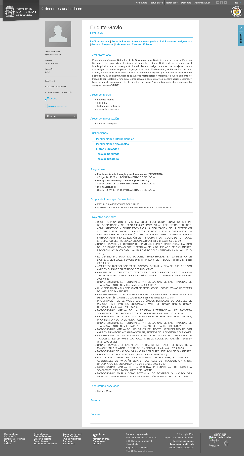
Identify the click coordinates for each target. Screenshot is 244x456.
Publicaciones (168, 41)
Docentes (186, 2)
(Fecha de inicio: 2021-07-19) (144, 303)
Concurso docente (42, 439)
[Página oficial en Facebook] (221, 2)
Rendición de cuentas (14, 439)
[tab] (142, 138)
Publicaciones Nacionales (112, 144)
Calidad (7, 444)
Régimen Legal (11, 434)
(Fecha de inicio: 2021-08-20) (144, 231)
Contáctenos (99, 441)
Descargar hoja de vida (57, 106)
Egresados (172, 2)
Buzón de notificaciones (45, 444)
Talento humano (41, 434)
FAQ (95, 436)
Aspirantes (141, 2)
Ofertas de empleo (42, 436)
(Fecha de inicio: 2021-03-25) (144, 259)
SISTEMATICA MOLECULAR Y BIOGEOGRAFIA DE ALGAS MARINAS (134, 207)
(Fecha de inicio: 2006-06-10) (144, 360)
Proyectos (107, 44)
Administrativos (202, 2)
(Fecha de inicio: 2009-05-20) (144, 338)
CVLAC (53, 98)
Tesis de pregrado (107, 159)
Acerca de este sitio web (182, 444)
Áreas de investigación (145, 41)
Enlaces (147, 44)
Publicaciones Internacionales (115, 139)
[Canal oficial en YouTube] (225, 2)
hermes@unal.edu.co (183, 441)
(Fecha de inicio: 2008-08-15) (144, 275)
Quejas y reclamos (72, 439)
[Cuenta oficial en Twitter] (217, 2)
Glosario (97, 444)
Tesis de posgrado (108, 154)
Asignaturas (185, 41)
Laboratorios (122, 44)
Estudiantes (157, 2)
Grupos (95, 44)
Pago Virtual (10, 441)
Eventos (136, 44)
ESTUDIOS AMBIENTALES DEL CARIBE (118, 204)
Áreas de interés (121, 41)
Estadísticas (69, 444)
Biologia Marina (105, 391)
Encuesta (67, 441)
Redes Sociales (70, 436)
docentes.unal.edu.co (63, 8)
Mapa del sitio (99, 434)
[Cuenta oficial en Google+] (229, 2)
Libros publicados (107, 149)
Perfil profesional (100, 41)
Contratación (10, 436)
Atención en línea (101, 439)
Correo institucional (72, 434)
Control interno (41, 441)
